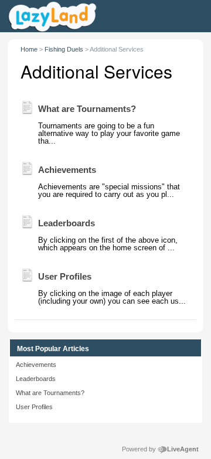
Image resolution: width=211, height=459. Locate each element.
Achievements (36, 364)
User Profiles (34, 406)
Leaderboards (36, 378)
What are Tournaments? (50, 392)
